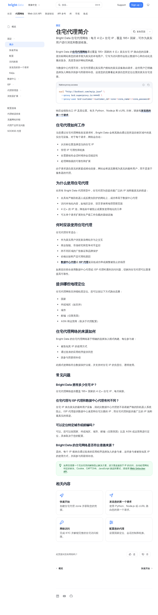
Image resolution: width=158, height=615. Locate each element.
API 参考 (62, 13)
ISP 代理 (83, 262)
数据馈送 (49, 13)
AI (71, 13)
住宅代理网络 (79, 51)
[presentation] (104, 95)
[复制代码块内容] (148, 85)
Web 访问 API (35, 13)
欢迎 (9, 13)
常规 (77, 13)
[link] (79, 502)
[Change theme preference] (148, 4)
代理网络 (19, 13)
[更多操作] (149, 31)
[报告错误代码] (143, 85)
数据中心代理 (68, 262)
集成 (85, 13)
